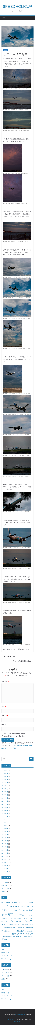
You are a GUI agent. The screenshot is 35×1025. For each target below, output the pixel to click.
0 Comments (23, 58)
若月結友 (4, 939)
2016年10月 (5, 825)
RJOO (31, 910)
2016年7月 (4, 835)
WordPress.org (6, 959)
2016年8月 (4, 831)
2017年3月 (4, 810)
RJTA (2, 915)
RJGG (24, 910)
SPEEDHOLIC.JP (17, 6)
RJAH (19, 909)
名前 (3, 706)
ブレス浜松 (21, 924)
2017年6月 (4, 801)
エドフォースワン (10, 918)
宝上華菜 (20, 931)
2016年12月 (5, 819)
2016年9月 (4, 828)
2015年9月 (4, 865)
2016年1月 (4, 853)
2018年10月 (5, 770)
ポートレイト (5, 888)
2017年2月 (4, 813)
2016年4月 (4, 844)
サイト (3, 724)
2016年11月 (5, 822)
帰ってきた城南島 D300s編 (22, 661)
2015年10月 (5, 862)
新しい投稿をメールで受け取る (14, 736)
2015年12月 (5, 856)
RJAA (15, 910)
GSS (27, 903)
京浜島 (26, 924)
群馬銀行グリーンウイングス (14, 936)
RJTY (17, 915)
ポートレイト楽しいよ (11, 656)
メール (4, 715)
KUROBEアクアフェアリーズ (22, 906)
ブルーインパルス (13, 924)
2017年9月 (4, 792)
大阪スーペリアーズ (12, 931)
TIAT (20, 915)
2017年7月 (4, 798)
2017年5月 (4, 804)
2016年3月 (4, 847)
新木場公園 (27, 931)
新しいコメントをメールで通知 (14, 733)
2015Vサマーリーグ (11, 902)
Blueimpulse (22, 903)
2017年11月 (5, 789)
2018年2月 (4, 779)
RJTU (14, 915)
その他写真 (4, 882)
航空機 (5, 50)
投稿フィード (5, 953)
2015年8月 (4, 868)
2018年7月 (4, 776)
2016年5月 (4, 841)
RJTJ (6, 915)
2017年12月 (5, 786)
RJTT (30, 58)
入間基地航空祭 (21, 927)
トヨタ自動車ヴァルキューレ (22, 918)
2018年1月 (4, 783)
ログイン (4, 950)
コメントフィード (6, 956)
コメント (5, 681)
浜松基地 (28, 934)
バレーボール (5, 885)
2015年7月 (4, 871)
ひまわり (24, 915)
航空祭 (30, 936)
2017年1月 (4, 816)
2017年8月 (4, 795)
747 (2, 902)
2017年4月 (4, 807)
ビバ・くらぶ (9, 921)
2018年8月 (4, 773)
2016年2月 (4, 850)
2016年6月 (4, 838)
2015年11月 (5, 859)
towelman (7, 58)
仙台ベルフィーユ (10, 927)
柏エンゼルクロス (18, 934)
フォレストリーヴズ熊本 (22, 921)
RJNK (27, 910)
